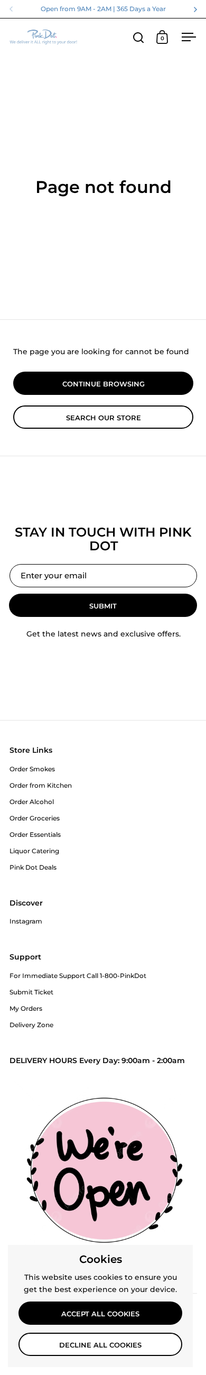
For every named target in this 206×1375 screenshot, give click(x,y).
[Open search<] (138, 37)
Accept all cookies (100, 1313)
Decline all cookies (100, 1345)
